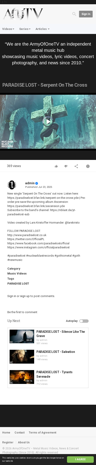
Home (6, 432)
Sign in (85, 14)
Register (7, 442)
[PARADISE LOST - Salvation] (22, 357)
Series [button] (23, 29)
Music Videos (17, 273)
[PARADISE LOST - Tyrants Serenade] (22, 377)
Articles (41, 29)
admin (30, 183)
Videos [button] (7, 29)
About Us (24, 442)
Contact (20, 432)
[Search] (74, 14)
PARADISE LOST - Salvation (55, 352)
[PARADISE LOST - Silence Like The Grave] (22, 337)
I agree (80, 459)
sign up (25, 296)
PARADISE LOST (18, 283)
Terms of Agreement (42, 432)
